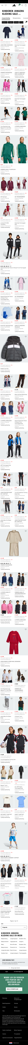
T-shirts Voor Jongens (22, 947)
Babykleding (4, 938)
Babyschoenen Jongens (4, 947)
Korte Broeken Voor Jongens (13, 944)
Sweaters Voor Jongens (22, 944)
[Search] (22, 5)
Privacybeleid (17, 1033)
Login (6, 971)
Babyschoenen (4, 941)
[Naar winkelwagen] (25, 5)
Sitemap (16, 1003)
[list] (14, 18)
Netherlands (16, 1042)
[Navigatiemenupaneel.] (2, 5)
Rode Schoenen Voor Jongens (14, 950)
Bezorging (4, 998)
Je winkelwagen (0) (18, 971)
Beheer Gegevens (18, 1030)
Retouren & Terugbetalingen (17, 999)
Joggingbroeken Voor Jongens (14, 942)
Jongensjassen (14, 938)
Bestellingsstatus (6, 1003)
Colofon (4, 1007)
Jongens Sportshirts (22, 942)
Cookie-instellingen (6, 1030)
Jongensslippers (14, 953)
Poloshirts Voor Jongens (14, 947)
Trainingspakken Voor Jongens (23, 953)
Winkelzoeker (17, 1010)
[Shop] (14, 6)
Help (3, 1010)
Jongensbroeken (5, 950)
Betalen (16, 1007)
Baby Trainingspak (4, 944)
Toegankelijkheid (18, 1037)
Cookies (4, 1033)
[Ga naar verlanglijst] (5, 5)
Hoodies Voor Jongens (4, 953)
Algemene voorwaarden (7, 1037)
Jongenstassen (23, 950)
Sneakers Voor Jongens (22, 939)
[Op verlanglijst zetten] (11, 27)
